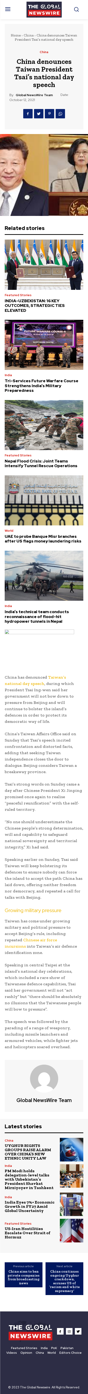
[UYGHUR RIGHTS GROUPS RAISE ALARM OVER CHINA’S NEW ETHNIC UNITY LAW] (72, 1149)
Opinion (26, 1353)
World (9, 530)
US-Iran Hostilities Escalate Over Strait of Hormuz (27, 1233)
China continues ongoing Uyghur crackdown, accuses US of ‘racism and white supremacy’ (64, 1281)
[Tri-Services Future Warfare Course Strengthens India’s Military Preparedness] (44, 345)
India (8, 375)
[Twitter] (38, 113)
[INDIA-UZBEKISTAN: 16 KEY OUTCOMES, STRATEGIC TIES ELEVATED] (44, 265)
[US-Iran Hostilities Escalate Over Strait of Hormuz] (72, 1230)
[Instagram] (69, 1331)
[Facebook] (28, 113)
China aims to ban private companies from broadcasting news (23, 1277)
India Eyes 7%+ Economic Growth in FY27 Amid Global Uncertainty (29, 1206)
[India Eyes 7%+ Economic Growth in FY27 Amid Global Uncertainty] (72, 1204)
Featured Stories (18, 295)
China (29, 35)
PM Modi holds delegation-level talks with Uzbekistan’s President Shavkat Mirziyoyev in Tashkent (29, 1179)
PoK (54, 1348)
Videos (11, 1353)
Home (16, 35)
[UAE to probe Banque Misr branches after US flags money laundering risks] (44, 500)
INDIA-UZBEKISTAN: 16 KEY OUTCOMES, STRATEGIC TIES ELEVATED (35, 305)
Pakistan (67, 1348)
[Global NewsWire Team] (44, 1079)
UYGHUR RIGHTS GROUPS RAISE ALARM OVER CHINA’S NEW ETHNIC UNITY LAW (28, 1152)
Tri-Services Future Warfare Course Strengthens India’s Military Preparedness (41, 385)
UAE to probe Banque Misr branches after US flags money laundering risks (43, 539)
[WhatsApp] (60, 113)
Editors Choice (70, 1353)
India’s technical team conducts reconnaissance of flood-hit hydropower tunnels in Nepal (37, 616)
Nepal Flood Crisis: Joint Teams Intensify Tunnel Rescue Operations (41, 463)
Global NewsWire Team (34, 95)
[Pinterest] (49, 113)
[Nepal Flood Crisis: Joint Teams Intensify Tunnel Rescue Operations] (44, 425)
